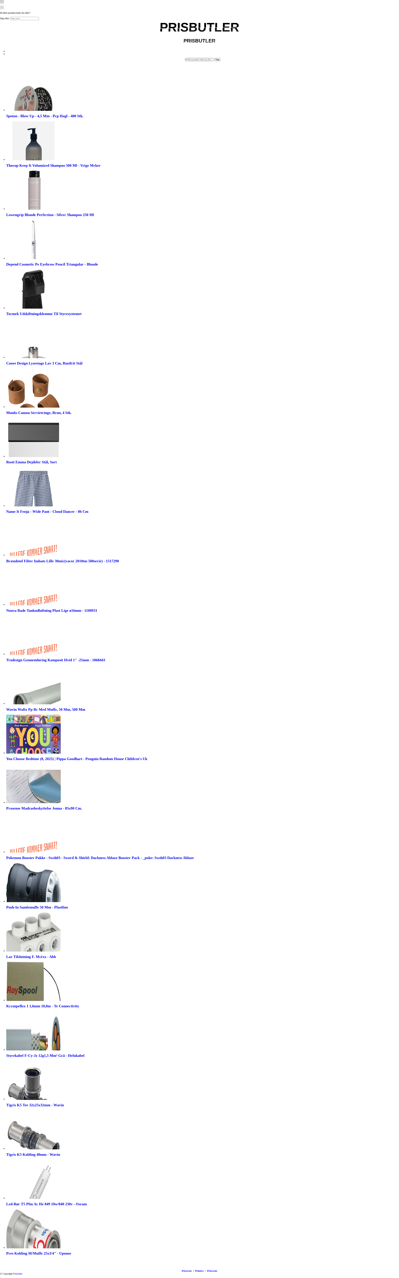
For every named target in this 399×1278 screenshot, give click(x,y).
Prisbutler (17, 1273)
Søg (217, 59)
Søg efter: (5, 18)
